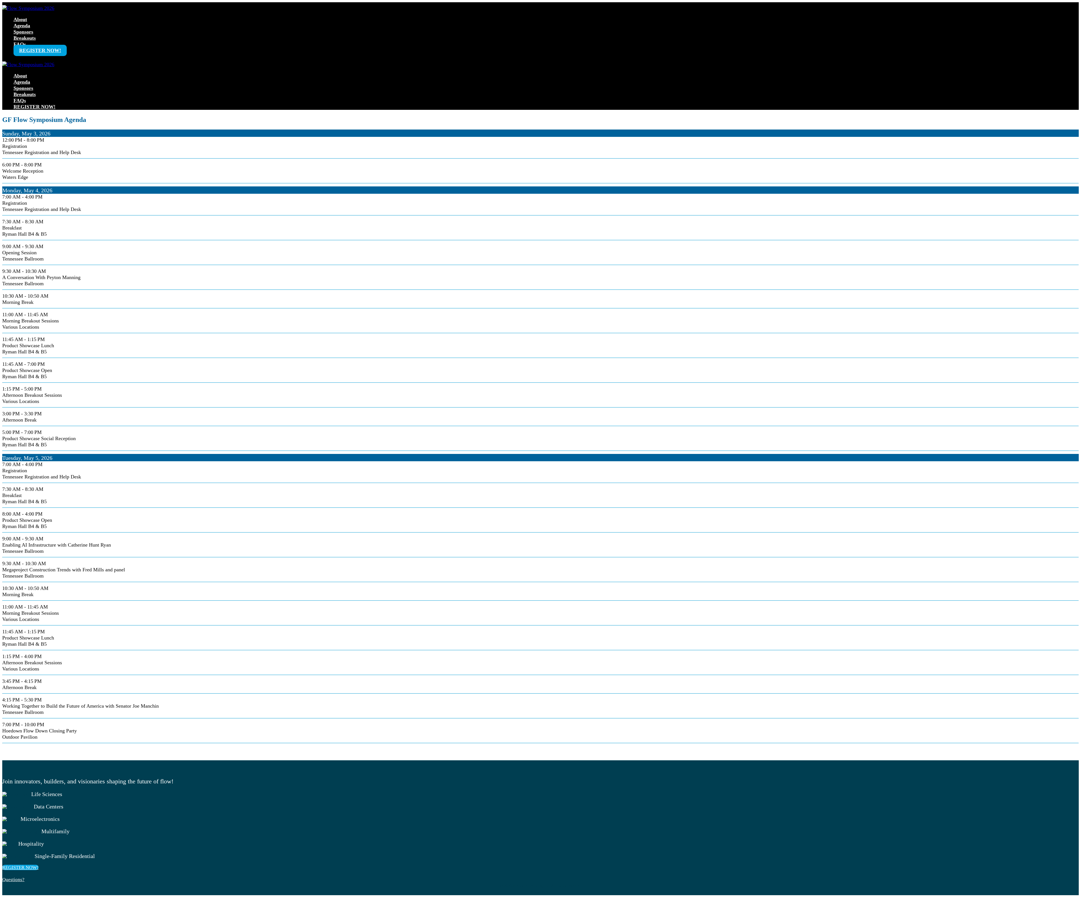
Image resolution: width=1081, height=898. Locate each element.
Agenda (22, 25)
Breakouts (25, 38)
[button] (20, 867)
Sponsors (23, 32)
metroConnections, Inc (531, 886)
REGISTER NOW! (40, 50)
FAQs (20, 44)
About (20, 19)
